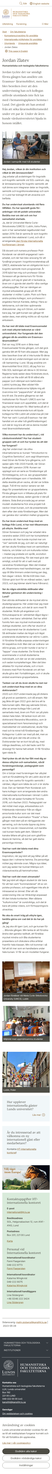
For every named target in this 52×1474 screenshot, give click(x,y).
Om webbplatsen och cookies (17, 1413)
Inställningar (26, 1465)
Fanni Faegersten (16, 1268)
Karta (10, 1241)
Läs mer (37, 1114)
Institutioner (12, 1350)
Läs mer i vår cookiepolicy (16, 1443)
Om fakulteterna (18, 31)
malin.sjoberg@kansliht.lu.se (31, 1322)
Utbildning (7, 24)
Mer (46, 24)
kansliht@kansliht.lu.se (14, 1402)
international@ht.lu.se (18, 1212)
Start (4, 31)
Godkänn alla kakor (26, 1451)
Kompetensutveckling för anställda (21, 35)
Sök (25, 3)
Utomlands (9, 43)
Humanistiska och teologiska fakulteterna (22, 1344)
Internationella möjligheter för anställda (23, 39)
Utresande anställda (28, 43)
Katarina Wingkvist (17, 1285)
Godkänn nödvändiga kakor (26, 1458)
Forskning (21, 24)
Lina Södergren (15, 1302)
